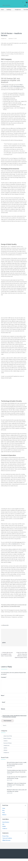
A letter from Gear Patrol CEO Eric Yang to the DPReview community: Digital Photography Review (21, 656)
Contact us (4, 828)
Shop (3, 812)
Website (3, 709)
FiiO (2, 61)
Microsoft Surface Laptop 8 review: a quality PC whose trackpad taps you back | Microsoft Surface (16, 764)
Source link (6, 625)
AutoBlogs (9, 9)
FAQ (3, 824)
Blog (3, 810)
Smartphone (6, 752)
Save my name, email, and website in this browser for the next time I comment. (15, 716)
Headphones (18, 9)
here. (21, 84)
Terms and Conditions (7, 838)
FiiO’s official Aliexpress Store (17, 86)
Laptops (5, 747)
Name (3, 695)
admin (4, 642)
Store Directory (5, 822)
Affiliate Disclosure (6, 840)
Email (3, 702)
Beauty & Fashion (7, 738)
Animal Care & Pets (8, 736)
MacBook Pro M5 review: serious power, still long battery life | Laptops (16, 790)
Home (2, 9)
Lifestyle (5, 750)
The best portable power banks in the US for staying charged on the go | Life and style (17, 771)
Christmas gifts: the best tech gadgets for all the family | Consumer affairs (7, 654)
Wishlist (4, 826)
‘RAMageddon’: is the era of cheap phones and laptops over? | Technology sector (16, 784)
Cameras (5, 740)
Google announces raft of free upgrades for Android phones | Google (17, 777)
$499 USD (6, 86)
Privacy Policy (5, 836)
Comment (4, 677)
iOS (10, 543)
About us (4, 814)
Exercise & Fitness (8, 743)
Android (14, 543)
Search (25, 5)
